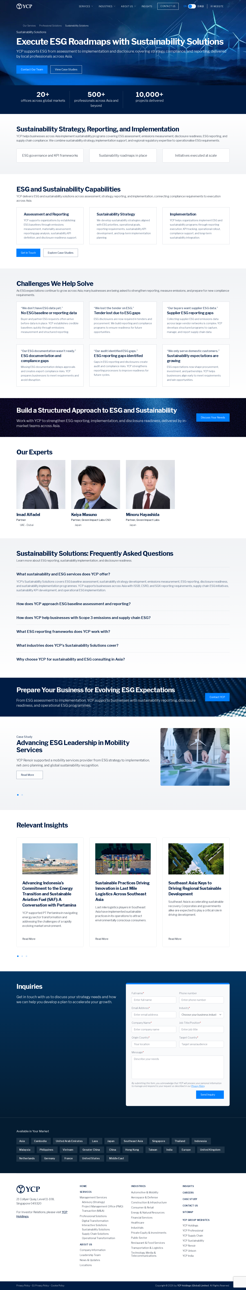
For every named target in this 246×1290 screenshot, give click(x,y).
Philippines (46, 1149)
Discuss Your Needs (213, 417)
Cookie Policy (57, 1285)
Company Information (93, 1249)
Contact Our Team (32, 69)
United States (91, 1158)
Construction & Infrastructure (149, 1202)
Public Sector (139, 1237)
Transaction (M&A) (93, 1210)
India (169, 1149)
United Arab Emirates (69, 1141)
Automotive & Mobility (144, 1192)
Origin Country (140, 1037)
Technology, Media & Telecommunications (143, 1254)
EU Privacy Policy (40, 1285)
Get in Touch (28, 252)
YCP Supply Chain (193, 1235)
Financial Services (142, 1217)
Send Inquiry (208, 1094)
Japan (110, 1141)
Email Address (141, 1007)
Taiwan (152, 1149)
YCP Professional (193, 1230)
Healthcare (137, 1222)
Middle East (116, 1158)
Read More (27, 774)
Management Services (93, 1197)
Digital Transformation (95, 1220)
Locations (86, 1265)
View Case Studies (66, 69)
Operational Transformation (98, 1238)
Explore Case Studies (60, 252)
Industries (105, 6)
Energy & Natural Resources (148, 1212)
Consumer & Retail (142, 1207)
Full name (138, 993)
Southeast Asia (133, 1141)
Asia (22, 1141)
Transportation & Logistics (147, 1247)
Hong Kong (132, 1149)
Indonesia (200, 1141)
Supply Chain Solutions (95, 1233)
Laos (95, 1141)
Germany (49, 1158)
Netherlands (27, 1158)
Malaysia (24, 1149)
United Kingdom (210, 1149)
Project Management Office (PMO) (102, 1206)
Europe (186, 1149)
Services (84, 6)
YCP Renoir (189, 1245)
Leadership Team (90, 1255)
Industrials (137, 1227)
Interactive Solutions (94, 1225)
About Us (127, 6)
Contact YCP (217, 697)
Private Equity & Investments (148, 1232)
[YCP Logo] (24, 6)
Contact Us (168, 6)
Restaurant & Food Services (148, 1242)
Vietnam (68, 1149)
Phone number (188, 993)
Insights (147, 6)
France (68, 1158)
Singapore (158, 1141)
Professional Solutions (50, 25)
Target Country (188, 1037)
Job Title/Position (190, 1022)
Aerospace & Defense (144, 1197)
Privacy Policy (198, 1086)
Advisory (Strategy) (93, 1202)
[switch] (192, 6)
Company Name (142, 1022)
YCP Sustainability (193, 1240)
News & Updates (90, 1260)
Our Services (29, 25)
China (112, 1149)
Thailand (180, 1141)
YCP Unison (189, 1250)
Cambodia (40, 1141)
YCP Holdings (190, 1225)
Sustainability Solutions (96, 1229)
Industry (184, 1007)
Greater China (91, 1149)
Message (138, 1052)
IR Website (217, 6)
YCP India (188, 1255)
